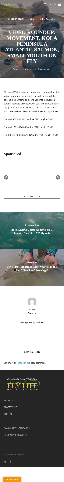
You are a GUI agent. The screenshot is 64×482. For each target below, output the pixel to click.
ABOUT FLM (9, 400)
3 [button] (31, 196)
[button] (55, 4)
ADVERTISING (10, 407)
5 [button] (36, 196)
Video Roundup (47, 19)
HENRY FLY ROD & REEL (15, 435)
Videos (31, 24)
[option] (32, 176)
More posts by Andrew (31, 322)
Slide (31, 19)
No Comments (44, 69)
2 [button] (28, 196)
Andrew (18, 69)
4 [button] (33, 196)
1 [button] (25, 196)
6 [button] (39, 196)
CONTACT (9, 414)
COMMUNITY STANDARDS (17, 428)
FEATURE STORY (16, 19)
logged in (21, 362)
